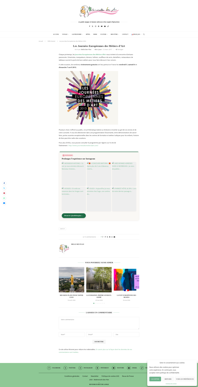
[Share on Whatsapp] (4, 198)
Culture (103, 34)
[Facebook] (89, 26)
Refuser (168, 379)
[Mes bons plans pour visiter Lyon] (71, 279)
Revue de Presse (128, 376)
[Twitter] (92, 26)
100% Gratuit (51, 41)
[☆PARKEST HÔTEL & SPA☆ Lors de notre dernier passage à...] (124, 199)
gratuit (62, 228)
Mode (95, 34)
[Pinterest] (98, 26)
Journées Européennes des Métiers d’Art (90, 54)
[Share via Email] (4, 203)
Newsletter (94, 376)
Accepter (155, 379)
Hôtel (88, 34)
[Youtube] (101, 26)
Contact (125, 34)
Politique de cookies (171, 383)
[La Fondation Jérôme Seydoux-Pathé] (99, 279)
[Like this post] (102, 237)
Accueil (56, 34)
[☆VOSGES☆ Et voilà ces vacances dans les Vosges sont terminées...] (74, 199)
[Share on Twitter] (4, 188)
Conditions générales (71, 376)
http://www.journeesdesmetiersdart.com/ (83, 145)
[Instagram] (95, 26)
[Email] (105, 26)
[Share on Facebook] (4, 183)
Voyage (64, 34)
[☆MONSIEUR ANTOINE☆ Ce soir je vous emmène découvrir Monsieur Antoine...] (74, 174)
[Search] (144, 34)
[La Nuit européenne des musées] (126, 279)
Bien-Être (114, 34)
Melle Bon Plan (86, 49)
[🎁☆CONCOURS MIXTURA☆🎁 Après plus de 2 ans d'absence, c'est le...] (99, 174)
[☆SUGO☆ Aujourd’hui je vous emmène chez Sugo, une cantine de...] (99, 199)
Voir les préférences (185, 379)
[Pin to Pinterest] (4, 193)
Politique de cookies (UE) (110, 376)
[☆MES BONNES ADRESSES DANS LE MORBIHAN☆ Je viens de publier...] (124, 174)
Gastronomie (76, 34)
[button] (61, 285)
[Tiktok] (108, 26)
